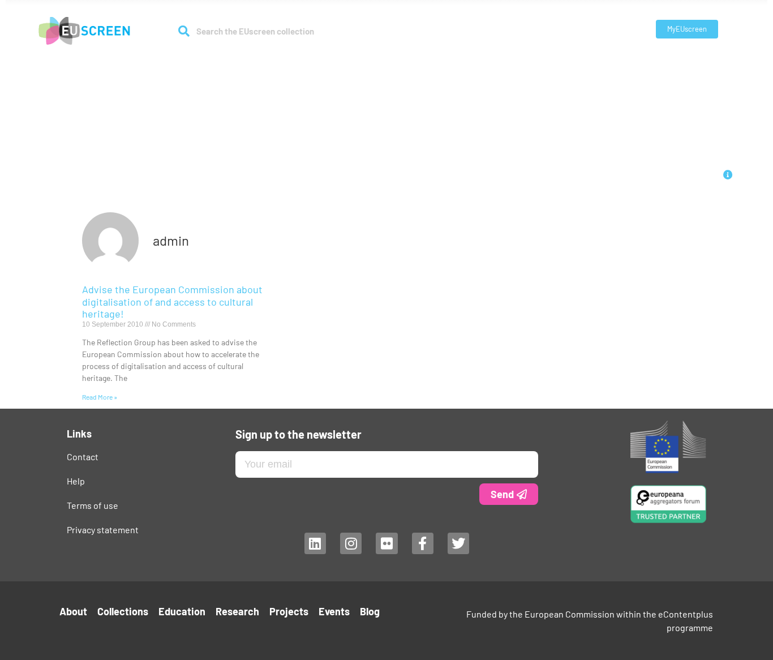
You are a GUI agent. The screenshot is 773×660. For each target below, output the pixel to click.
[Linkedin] (314, 543)
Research (408, 63)
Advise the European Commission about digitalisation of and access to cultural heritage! (172, 301)
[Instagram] (350, 543)
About (236, 63)
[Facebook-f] (422, 543)
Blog (540, 63)
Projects (466, 63)
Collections (293, 63)
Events (507, 63)
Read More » (99, 397)
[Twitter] (458, 543)
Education (358, 63)
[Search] (184, 31)
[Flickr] (386, 543)
